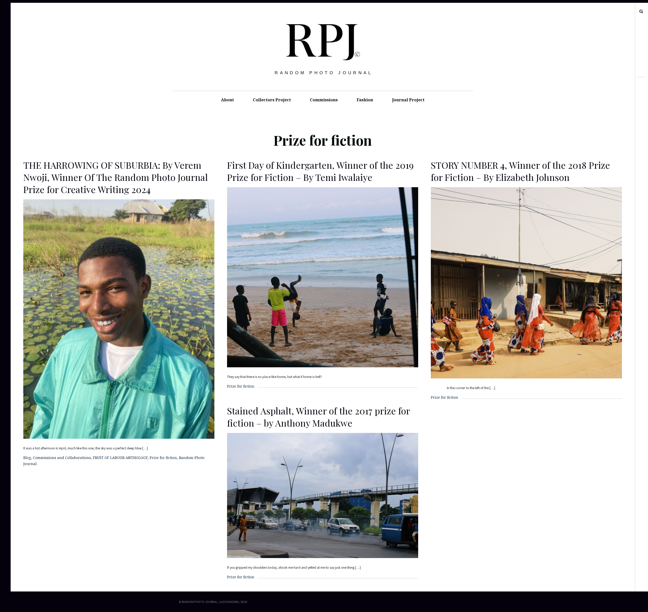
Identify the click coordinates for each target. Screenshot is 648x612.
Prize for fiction (163, 457)
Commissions (324, 100)
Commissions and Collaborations (62, 457)
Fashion (365, 100)
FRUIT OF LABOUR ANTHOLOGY (120, 457)
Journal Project (408, 100)
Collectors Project (272, 100)
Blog (27, 457)
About (227, 100)
